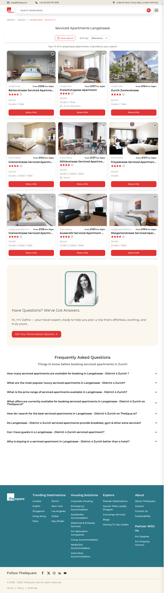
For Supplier (142, 536)
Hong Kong (39, 516)
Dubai (55, 516)
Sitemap (32, 588)
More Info (31, 112)
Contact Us (141, 511)
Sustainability (142, 516)
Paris (35, 521)
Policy (20, 588)
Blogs (106, 519)
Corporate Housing (82, 501)
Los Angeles (59, 511)
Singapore (39, 511)
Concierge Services (114, 514)
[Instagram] (54, 573)
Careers (139, 506)
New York (57, 506)
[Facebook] (43, 573)
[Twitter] (48, 573)
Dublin (36, 506)
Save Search (67, 38)
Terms (10, 588)
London (37, 501)
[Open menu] (156, 10)
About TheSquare (145, 501)
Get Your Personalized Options (34, 334)
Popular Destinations (115, 501)
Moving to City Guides (116, 524)
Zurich (21, 19)
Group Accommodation (84, 539)
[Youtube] (65, 573)
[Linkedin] (59, 573)
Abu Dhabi (58, 521)
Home (10, 19)
